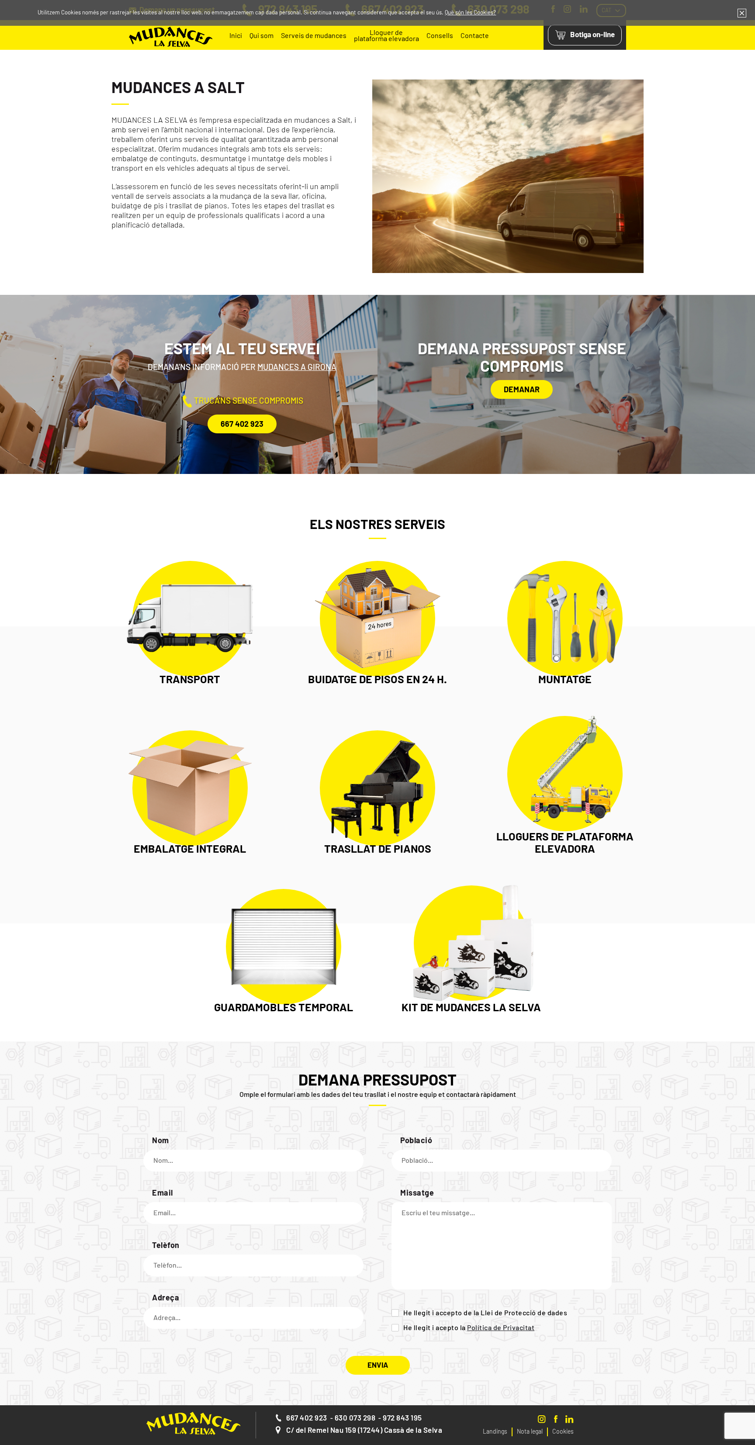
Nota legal (530, 1432)
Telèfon (166, 1246)
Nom (160, 1141)
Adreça (165, 1298)
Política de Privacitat (500, 1327)
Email (162, 1193)
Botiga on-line (592, 34)
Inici (235, 35)
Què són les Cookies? (470, 13)
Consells (439, 35)
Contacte (475, 35)
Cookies (563, 1432)
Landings (495, 1432)
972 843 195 (402, 1418)
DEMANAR (522, 390)
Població (416, 1141)
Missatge (417, 1193)
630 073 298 (355, 1418)
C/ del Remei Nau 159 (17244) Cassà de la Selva (364, 1430)
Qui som (261, 35)
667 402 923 (242, 425)
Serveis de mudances (313, 35)
